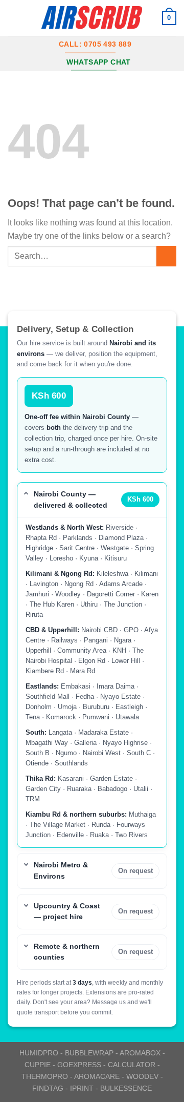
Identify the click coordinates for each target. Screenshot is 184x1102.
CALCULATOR (131, 1065)
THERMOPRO (44, 1076)
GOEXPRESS (79, 1065)
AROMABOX (140, 1053)
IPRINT (82, 1088)
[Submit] (166, 256)
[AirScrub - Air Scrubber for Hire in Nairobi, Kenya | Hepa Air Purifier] (92, 18)
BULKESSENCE (126, 1088)
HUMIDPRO (38, 1053)
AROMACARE (97, 1076)
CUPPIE (38, 1065)
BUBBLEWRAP (89, 1053)
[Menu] (14, 17)
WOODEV (142, 1076)
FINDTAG (47, 1088)
